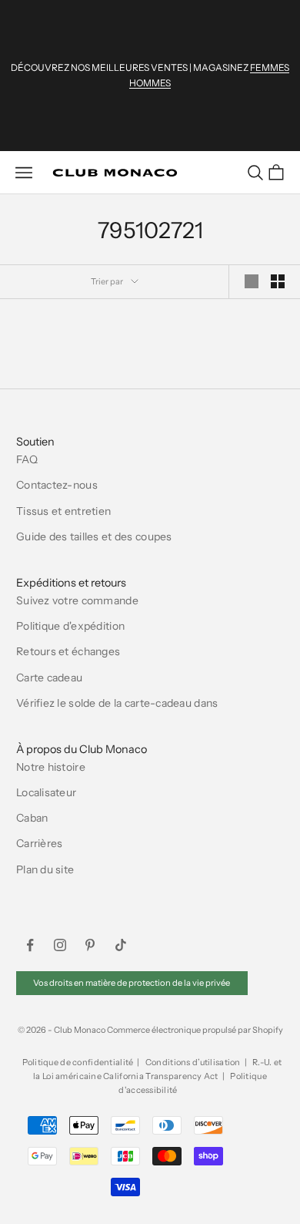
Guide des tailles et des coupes (94, 536)
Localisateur (46, 792)
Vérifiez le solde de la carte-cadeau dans (117, 703)
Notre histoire (50, 767)
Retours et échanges (68, 651)
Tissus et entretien (63, 511)
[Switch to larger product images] (251, 281)
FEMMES (269, 67)
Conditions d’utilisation (193, 1062)
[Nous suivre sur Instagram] (60, 945)
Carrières (39, 843)
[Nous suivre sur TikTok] (120, 945)
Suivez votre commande (77, 600)
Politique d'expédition (70, 626)
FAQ (27, 459)
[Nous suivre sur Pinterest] (90, 945)
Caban (32, 818)
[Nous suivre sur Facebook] (30, 945)
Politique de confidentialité (78, 1062)
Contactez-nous (57, 485)
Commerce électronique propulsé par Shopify (195, 1029)
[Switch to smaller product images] (278, 281)
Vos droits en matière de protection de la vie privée (131, 982)
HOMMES (150, 83)
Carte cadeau (49, 677)
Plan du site (45, 869)
